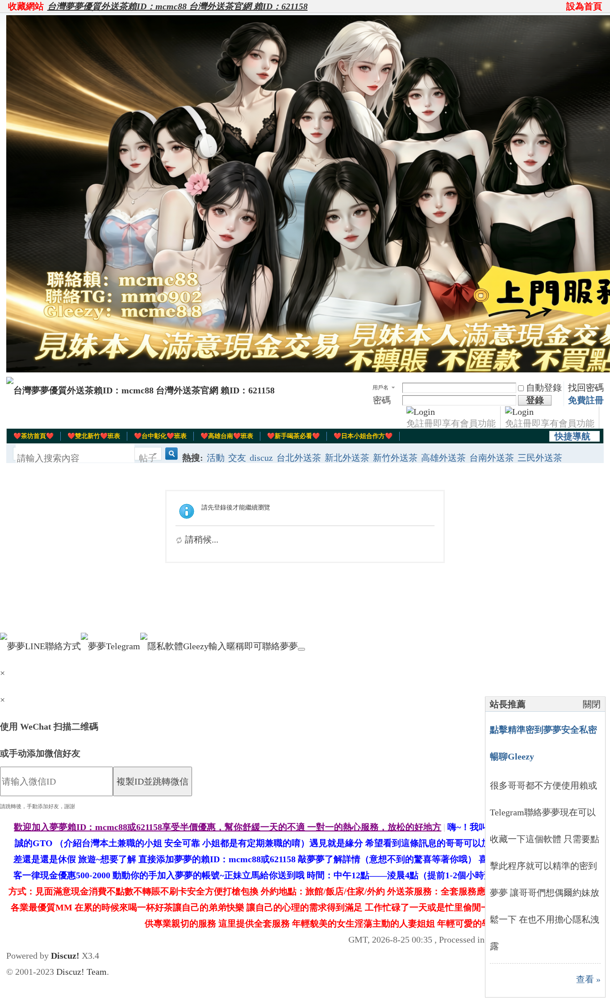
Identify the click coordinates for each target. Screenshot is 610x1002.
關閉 (592, 704)
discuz (261, 458)
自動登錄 (544, 387)
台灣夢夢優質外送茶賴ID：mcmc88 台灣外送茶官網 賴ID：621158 (177, 6)
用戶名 (380, 387)
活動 (216, 458)
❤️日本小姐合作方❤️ (363, 436)
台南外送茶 (491, 458)
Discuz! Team (81, 972)
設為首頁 (584, 6)
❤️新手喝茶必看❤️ (293, 436)
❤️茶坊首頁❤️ (33, 436)
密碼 (382, 400)
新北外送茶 (347, 458)
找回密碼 (586, 387)
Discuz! (65, 955)
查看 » (588, 979)
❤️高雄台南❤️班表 (227, 436)
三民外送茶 (540, 458)
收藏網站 (26, 6)
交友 (237, 458)
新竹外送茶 (395, 458)
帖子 (148, 458)
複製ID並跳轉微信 (152, 781)
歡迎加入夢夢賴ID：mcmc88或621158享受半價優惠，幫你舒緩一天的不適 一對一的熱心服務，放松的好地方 (227, 827)
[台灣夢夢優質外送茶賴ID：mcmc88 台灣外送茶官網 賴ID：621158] (140, 390)
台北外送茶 (298, 458)
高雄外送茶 (443, 458)
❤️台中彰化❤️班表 (160, 436)
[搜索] (170, 458)
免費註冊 (586, 400)
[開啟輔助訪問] (562, 6)
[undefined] (301, 649)
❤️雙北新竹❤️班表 (93, 436)
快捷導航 (572, 436)
